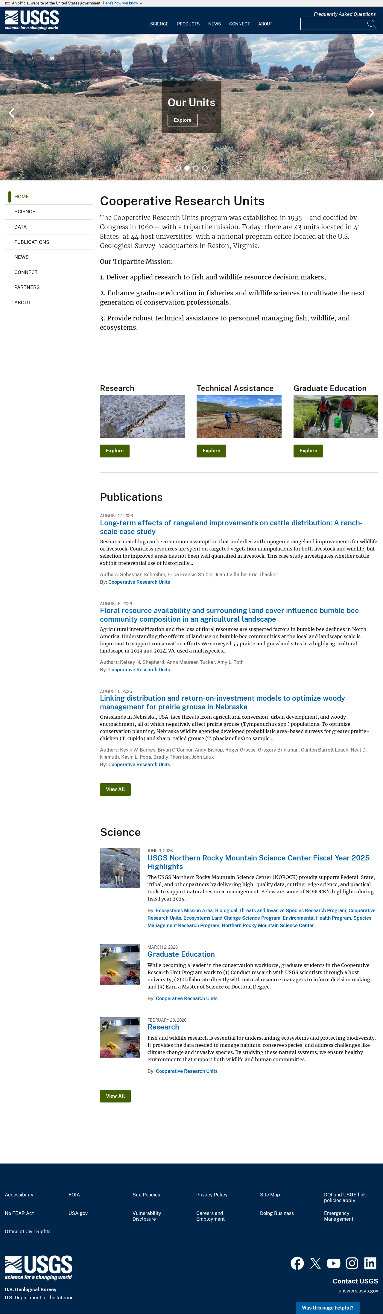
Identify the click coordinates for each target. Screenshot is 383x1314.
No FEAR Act (19, 1213)
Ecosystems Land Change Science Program (231, 918)
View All (115, 789)
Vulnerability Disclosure (147, 1216)
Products (188, 24)
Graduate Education (181, 954)
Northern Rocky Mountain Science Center (268, 925)
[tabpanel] (191, 107)
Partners (27, 287)
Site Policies (146, 1195)
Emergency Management (338, 1216)
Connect (239, 24)
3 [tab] (196, 168)
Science (159, 24)
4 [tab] (205, 168)
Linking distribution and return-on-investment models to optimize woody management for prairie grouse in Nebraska (222, 702)
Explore (183, 120)
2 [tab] (187, 168)
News (214, 24)
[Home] (32, 29)
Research (163, 1027)
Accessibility (19, 1195)
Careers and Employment (210, 1216)
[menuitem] (159, 20)
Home (21, 197)
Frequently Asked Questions (345, 14)
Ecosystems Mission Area (184, 910)
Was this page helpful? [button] (328, 1308)
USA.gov (78, 1213)
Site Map (270, 1195)
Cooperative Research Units (139, 582)
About (265, 24)
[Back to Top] (361, 1292)
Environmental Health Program (317, 918)
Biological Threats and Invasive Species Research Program (280, 910)
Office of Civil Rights (28, 1231)
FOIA (74, 1195)
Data (20, 227)
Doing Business (277, 1213)
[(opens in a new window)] (297, 1262)
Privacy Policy (212, 1195)
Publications (31, 242)
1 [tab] (178, 168)
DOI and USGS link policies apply (345, 1197)
